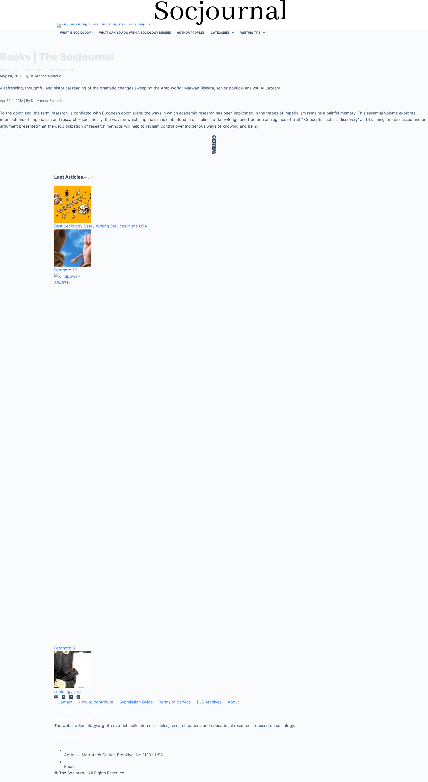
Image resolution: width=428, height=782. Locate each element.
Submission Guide (136, 701)
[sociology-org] (72, 669)
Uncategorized (61, 70)
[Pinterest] (214, 144)
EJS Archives (209, 701)
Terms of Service (175, 701)
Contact (65, 701)
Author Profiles (191, 32)
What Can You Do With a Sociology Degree (135, 32)
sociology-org (67, 691)
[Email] (56, 697)
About (233, 701)
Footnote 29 (65, 269)
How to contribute (96, 701)
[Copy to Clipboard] (214, 152)
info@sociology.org (95, 766)
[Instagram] (78, 697)
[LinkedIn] (214, 148)
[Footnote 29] (72, 248)
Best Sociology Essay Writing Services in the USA (100, 225)
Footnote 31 (65, 647)
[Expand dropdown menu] (233, 33)
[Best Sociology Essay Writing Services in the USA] (72, 204)
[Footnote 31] (72, 459)
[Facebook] (214, 137)
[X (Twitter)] (214, 141)
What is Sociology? (76, 32)
